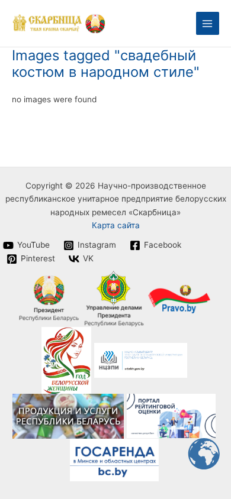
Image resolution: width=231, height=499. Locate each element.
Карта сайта (116, 225)
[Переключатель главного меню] (207, 23)
